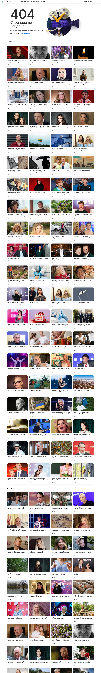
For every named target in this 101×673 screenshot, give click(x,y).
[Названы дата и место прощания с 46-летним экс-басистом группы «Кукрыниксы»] (61, 144)
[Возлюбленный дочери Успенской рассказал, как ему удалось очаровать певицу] (61, 297)
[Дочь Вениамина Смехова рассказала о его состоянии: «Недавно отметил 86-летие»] (17, 254)
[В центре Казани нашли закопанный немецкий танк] (17, 166)
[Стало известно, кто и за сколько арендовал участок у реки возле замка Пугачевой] (17, 232)
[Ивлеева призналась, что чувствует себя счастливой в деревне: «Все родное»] (39, 232)
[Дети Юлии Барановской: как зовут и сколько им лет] (39, 590)
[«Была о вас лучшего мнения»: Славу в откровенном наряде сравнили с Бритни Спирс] (17, 319)
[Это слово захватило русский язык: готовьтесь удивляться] (17, 429)
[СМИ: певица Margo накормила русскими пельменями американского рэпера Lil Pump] (83, 495)
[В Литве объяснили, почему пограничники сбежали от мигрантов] (39, 144)
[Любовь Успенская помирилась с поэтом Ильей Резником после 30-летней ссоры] (61, 385)
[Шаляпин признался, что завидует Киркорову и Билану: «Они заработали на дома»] (17, 210)
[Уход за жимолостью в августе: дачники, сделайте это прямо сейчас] (61, 210)
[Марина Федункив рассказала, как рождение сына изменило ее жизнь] (61, 429)
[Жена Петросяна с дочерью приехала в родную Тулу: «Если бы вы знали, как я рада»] (83, 78)
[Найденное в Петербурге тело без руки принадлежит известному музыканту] (39, 56)
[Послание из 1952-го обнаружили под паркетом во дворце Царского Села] (61, 612)
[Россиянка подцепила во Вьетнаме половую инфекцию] (83, 473)
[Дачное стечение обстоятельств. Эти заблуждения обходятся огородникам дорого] (17, 276)
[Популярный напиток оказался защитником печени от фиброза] (39, 341)
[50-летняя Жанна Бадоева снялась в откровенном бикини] (61, 634)
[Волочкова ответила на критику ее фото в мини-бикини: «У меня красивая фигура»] (17, 144)
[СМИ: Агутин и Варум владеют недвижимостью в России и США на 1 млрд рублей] (61, 166)
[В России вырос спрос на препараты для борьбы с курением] (61, 656)
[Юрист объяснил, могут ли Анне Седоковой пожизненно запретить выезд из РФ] (39, 634)
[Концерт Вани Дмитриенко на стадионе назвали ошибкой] (17, 188)
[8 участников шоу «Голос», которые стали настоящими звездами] (83, 561)
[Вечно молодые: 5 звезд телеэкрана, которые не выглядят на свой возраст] (61, 78)
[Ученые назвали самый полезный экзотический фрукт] (17, 495)
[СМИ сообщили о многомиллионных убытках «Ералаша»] (83, 517)
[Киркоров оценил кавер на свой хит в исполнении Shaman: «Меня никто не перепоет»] (61, 407)
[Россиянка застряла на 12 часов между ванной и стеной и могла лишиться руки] (39, 276)
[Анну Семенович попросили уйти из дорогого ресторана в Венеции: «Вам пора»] (17, 56)
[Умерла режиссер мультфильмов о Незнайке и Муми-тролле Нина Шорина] (39, 210)
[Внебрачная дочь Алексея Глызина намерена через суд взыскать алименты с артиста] (39, 612)
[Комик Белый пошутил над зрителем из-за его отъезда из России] (39, 539)
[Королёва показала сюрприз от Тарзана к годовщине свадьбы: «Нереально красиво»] (17, 122)
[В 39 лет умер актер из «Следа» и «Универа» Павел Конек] (39, 122)
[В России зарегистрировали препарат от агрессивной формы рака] (61, 319)
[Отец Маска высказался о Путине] (39, 363)
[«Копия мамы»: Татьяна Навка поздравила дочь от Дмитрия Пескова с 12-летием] (39, 656)
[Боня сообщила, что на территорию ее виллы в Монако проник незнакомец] (39, 297)
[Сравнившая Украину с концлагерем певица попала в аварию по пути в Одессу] (61, 56)
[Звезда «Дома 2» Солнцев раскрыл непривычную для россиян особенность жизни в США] (17, 539)
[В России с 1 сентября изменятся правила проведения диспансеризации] (17, 100)
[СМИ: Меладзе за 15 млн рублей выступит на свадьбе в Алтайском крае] (17, 341)
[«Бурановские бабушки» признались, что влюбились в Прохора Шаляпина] (61, 561)
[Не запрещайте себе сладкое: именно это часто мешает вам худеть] (39, 319)
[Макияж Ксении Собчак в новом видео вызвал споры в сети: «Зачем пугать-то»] (83, 451)
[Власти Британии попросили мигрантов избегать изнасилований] (83, 166)
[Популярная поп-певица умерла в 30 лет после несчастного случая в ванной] (83, 56)
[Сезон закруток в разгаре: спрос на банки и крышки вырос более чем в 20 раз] (61, 341)
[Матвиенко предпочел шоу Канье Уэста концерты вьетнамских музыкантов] (61, 517)
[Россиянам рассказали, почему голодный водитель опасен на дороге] (83, 341)
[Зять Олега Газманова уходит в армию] (39, 451)
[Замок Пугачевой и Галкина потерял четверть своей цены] (17, 407)
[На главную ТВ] (4, 1)
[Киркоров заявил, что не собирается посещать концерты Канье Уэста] (17, 451)
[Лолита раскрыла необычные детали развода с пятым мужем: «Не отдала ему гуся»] (39, 188)
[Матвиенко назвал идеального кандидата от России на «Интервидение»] (83, 188)
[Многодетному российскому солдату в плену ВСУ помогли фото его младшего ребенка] (61, 590)
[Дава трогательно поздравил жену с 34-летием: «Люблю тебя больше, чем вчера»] (39, 473)
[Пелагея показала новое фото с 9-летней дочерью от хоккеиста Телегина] (83, 612)
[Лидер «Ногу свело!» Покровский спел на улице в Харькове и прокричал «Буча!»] (61, 254)
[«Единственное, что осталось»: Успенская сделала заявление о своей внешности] (17, 78)
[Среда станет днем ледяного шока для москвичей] (17, 656)
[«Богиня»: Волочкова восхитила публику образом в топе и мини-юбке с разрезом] (61, 363)
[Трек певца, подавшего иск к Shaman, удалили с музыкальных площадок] (83, 590)
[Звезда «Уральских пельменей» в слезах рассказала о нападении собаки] (39, 100)
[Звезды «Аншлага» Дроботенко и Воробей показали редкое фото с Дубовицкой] (17, 517)
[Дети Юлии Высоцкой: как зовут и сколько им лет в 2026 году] (61, 100)
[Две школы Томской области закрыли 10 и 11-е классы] (83, 407)
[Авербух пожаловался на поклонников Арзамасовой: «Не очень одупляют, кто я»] (83, 254)
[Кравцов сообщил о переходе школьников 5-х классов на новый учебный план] (39, 517)
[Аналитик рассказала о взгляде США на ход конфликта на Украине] (39, 407)
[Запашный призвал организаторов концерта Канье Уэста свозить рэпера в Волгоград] (83, 363)
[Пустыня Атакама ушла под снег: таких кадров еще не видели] (83, 385)
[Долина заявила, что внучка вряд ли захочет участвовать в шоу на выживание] (17, 385)
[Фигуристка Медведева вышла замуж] (83, 656)
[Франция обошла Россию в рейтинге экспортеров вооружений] (83, 297)
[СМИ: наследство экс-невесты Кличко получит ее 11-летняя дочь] (17, 473)
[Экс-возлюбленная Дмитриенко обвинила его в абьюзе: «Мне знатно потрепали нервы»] (83, 210)
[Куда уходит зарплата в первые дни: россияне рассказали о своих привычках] (83, 539)
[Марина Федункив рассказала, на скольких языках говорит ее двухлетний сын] (61, 188)
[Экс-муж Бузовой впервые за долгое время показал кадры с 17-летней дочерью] (17, 634)
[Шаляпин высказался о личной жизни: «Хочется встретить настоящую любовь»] (83, 276)
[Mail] (2, 1)
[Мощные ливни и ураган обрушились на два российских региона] (61, 232)
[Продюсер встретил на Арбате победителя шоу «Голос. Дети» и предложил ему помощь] (83, 100)
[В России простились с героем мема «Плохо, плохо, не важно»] (39, 561)
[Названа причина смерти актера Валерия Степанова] (61, 539)
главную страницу (25, 33)
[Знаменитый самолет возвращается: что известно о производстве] (39, 385)
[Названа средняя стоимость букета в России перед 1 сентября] (61, 473)
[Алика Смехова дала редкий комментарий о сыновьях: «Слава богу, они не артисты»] (83, 429)
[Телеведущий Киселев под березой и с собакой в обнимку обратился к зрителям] (39, 78)
